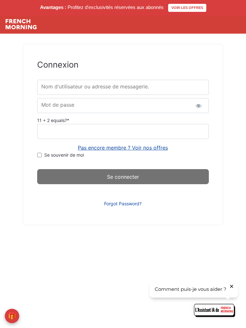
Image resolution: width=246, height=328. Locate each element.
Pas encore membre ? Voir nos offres (123, 147)
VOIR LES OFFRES (187, 8)
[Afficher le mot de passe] (198, 105)
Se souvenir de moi (64, 155)
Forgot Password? (123, 203)
